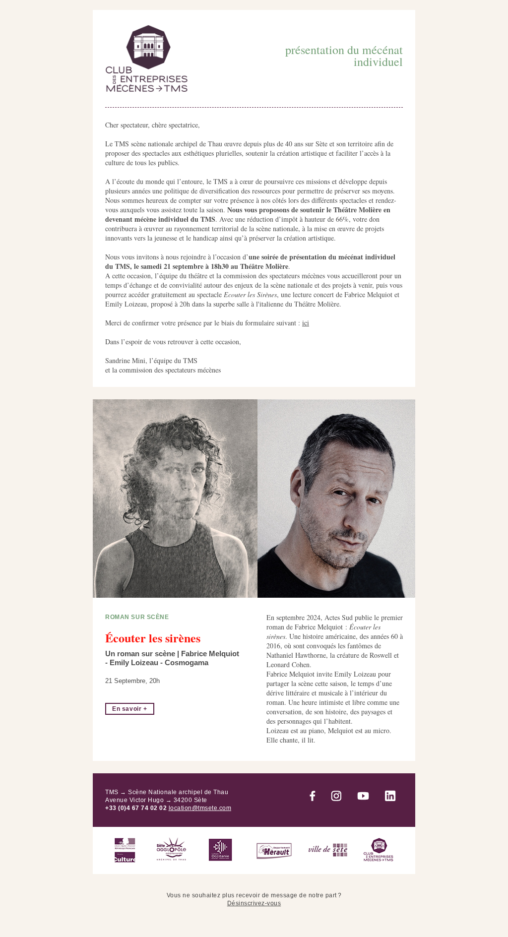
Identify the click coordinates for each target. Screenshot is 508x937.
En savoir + (129, 708)
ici (305, 322)
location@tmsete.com (200, 808)
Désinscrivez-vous (254, 903)
